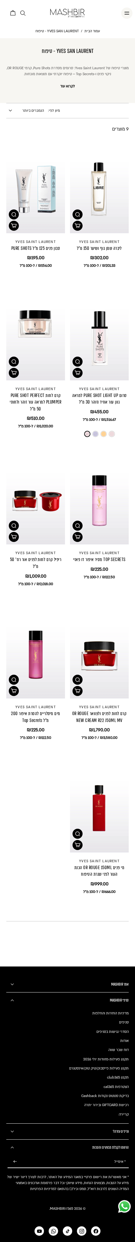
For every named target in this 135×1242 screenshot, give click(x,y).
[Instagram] (81, 1231)
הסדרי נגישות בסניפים (112, 1031)
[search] (23, 13)
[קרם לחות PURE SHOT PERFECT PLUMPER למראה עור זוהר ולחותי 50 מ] (35, 336)
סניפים (124, 1022)
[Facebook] (95, 1231)
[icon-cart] (13, 13)
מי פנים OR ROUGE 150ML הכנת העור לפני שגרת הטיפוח (99, 871)
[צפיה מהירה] (78, 214)
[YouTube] (39, 1231)
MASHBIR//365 (61, 1208)
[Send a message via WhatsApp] (124, 1206)
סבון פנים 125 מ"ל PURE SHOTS (35, 248)
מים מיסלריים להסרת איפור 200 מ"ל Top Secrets (35, 717)
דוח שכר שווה (118, 1050)
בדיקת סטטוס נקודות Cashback (105, 1096)
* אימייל (120, 1161)
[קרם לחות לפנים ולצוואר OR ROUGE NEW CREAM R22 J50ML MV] (99, 655)
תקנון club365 (118, 1077)
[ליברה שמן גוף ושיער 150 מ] (99, 189)
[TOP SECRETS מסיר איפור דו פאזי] (99, 501)
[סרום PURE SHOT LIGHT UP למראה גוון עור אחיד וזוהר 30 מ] (99, 336)
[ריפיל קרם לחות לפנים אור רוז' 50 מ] (35, 501)
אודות (124, 1040)
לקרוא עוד (67, 86)
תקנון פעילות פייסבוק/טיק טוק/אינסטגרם (99, 1068)
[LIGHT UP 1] (111, 433)
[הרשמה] (15, 1161)
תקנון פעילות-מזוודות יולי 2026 (106, 1059)
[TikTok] (67, 1231)
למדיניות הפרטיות (43, 1189)
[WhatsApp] (53, 1231)
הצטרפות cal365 (116, 1087)
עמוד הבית (92, 31)
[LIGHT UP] (87, 433)
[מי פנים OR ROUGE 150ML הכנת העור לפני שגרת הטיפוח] (99, 809)
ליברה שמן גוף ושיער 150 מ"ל (99, 248)
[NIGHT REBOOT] (103, 433)
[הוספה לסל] (78, 226)
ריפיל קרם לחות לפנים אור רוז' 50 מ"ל (35, 562)
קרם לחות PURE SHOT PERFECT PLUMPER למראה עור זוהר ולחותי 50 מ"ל (36, 402)
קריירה (124, 1114)
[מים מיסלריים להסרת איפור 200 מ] (35, 655)
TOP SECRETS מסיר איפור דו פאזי (99, 559)
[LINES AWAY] (95, 433)
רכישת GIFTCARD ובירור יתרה (106, 1105)
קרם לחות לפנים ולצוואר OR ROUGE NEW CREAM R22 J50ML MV (99, 717)
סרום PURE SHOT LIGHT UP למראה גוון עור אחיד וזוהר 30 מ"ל (99, 398)
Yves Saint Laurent (99, 242)
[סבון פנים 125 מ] (35, 189)
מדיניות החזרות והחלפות (110, 1013)
